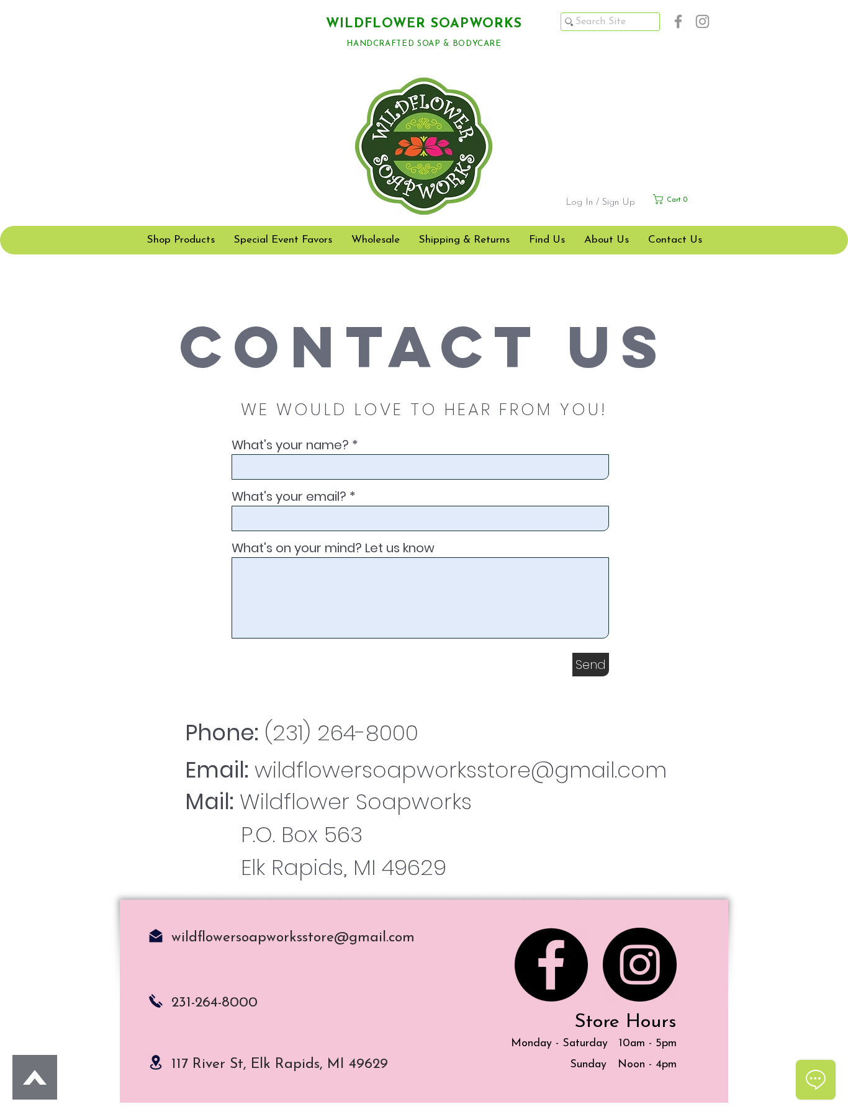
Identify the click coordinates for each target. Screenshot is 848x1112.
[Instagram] (702, 21)
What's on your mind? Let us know (333, 548)
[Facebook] (678, 21)
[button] (682, 199)
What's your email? (291, 496)
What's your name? (290, 445)
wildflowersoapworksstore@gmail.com (461, 770)
